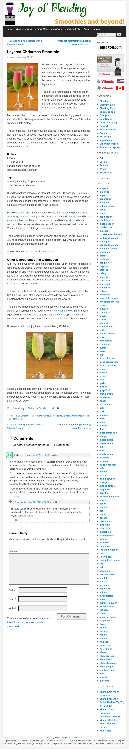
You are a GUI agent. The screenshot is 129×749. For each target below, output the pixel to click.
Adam (17, 501)
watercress (106, 645)
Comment (14, 551)
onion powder (107, 478)
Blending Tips (107, 108)
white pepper (107, 666)
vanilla (103, 634)
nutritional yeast (108, 464)
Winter (103, 168)
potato (103, 538)
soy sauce (105, 588)
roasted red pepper (110, 560)
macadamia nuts (109, 432)
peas (102, 514)
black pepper (107, 223)
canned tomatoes (109, 244)
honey (103, 400)
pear (102, 510)
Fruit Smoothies (23, 415)
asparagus (105, 198)
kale (102, 407)
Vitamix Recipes (24, 28)
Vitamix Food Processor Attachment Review (110, 713)
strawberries (76, 415)
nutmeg (104, 461)
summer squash (108, 602)
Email (12, 598)
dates (103, 351)
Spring (103, 161)
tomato (103, 627)
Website (13, 608)
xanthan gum (107, 670)
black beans (106, 220)
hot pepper (106, 404)
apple (103, 195)
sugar (103, 599)
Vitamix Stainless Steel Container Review (109, 723)
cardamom (105, 252)
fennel (103, 376)
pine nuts (105, 524)
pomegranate (56, 415)
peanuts (104, 507)
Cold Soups (106, 118)
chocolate (105, 294)
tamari (103, 613)
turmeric (104, 631)
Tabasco (104, 609)
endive (103, 372)
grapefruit (105, 390)
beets (103, 213)
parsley (104, 499)
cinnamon (105, 312)
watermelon (106, 648)
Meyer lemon (107, 443)
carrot (103, 255)
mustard (104, 457)
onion (103, 475)
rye (101, 563)
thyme (103, 624)
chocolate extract (109, 298)
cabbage (104, 241)
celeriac (104, 269)
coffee (103, 330)
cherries (104, 276)
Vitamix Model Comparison (48, 28)
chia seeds (105, 284)
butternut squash (109, 237)
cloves (103, 315)
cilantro (104, 308)
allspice (104, 188)
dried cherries (107, 358)
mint (102, 450)
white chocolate (108, 662)
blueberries (106, 227)
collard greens (107, 333)
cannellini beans (108, 248)
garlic (103, 383)
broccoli (104, 230)
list (17, 275)
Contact (96, 28)
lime (102, 429)
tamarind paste (108, 616)
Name (13, 589)
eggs (102, 368)
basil (102, 209)
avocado (104, 202)
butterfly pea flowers (111, 234)
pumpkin (104, 542)
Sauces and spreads (111, 147)
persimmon (106, 521)
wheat (103, 652)
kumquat (104, 415)
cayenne (104, 266)
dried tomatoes (108, 365)
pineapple (105, 528)
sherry (103, 581)
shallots (104, 578)
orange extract (107, 485)
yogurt (86, 415)
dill (101, 354)
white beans (106, 659)
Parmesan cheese (109, 496)
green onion (106, 393)
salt (102, 567)
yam (102, 673)
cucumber (105, 344)
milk (102, 446)
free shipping (27, 743)
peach (103, 503)
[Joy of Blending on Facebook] (57, 408)
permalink (17, 418)
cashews (104, 259)
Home (10, 28)
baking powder (108, 205)
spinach (66, 415)
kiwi (40, 415)
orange (103, 482)
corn (102, 337)
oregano (104, 489)
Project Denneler (63, 310)
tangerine (105, 620)
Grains (103, 133)
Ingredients (106, 140)
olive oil (104, 471)
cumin (103, 347)
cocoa (103, 319)
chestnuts (105, 280)
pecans (103, 517)
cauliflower (106, 262)
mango (46, 415)
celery (103, 273)
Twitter (31, 408)
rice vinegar (106, 556)
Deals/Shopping (108, 122)
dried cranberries (109, 361)
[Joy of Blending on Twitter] (53, 408)
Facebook (44, 408)
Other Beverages (109, 143)
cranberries (106, 340)
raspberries (106, 546)
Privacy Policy (120, 743)
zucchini (104, 680)
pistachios (105, 531)
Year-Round (106, 172)
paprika (104, 492)
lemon (103, 422)
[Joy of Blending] (64, 13)
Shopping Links (72, 28)
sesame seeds (107, 574)
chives (103, 291)
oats (102, 468)
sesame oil (105, 570)
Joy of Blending (75, 737)
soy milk (104, 584)
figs (102, 379)
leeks (102, 418)
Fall (102, 158)
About (87, 28)
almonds (104, 191)
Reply (17, 496)
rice (102, 553)
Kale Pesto (105, 730)
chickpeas (105, 287)
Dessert (104, 126)
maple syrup (106, 439)
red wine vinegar (109, 549)
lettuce (103, 425)
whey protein (107, 655)
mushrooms (106, 453)
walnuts (104, 641)
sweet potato (107, 606)
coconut (104, 322)
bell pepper (106, 216)
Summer (104, 165)
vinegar (104, 638)
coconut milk (107, 326)
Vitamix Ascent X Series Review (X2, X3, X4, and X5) (112, 702)
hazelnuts (105, 397)
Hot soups (105, 136)
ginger (103, 386)
